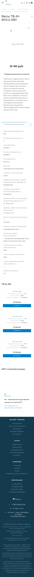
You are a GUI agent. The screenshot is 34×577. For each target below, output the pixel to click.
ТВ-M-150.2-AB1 (17, 316)
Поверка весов (17, 444)
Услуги (17, 440)
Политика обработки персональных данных (16, 538)
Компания (17, 461)
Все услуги (17, 455)
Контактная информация (17, 492)
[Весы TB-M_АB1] (17, 44)
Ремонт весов (17, 447)
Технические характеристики (14, 124)
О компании (17, 465)
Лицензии (17, 468)
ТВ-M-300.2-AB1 (17, 341)
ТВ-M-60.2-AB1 (17, 291)
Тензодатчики (17, 429)
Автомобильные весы (17, 452)
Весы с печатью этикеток (17, 426)
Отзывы (17, 471)
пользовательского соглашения (11, 568)
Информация (17, 480)
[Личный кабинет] (27, 3)
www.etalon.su (20, 553)
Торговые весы (17, 423)
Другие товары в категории (13, 407)
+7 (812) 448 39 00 (18, 504)
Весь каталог (17, 434)
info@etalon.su (18, 508)
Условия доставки (17, 486)
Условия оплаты (17, 484)
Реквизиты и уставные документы (17, 473)
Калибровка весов (17, 450)
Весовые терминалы (17, 431)
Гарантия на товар (17, 489)
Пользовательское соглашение (17, 540)
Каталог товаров (17, 419)
